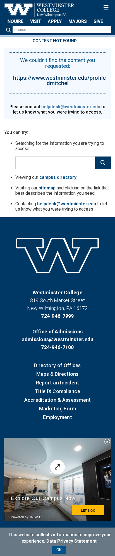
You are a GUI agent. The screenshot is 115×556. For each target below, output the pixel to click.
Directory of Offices (57, 365)
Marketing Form (57, 408)
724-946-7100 (57, 347)
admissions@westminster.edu (58, 339)
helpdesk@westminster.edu (70, 106)
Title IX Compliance (57, 391)
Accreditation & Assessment (57, 400)
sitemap (47, 188)
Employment (57, 417)
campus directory (57, 177)
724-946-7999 (57, 316)
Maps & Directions (57, 374)
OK (59, 549)
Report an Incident (57, 383)
